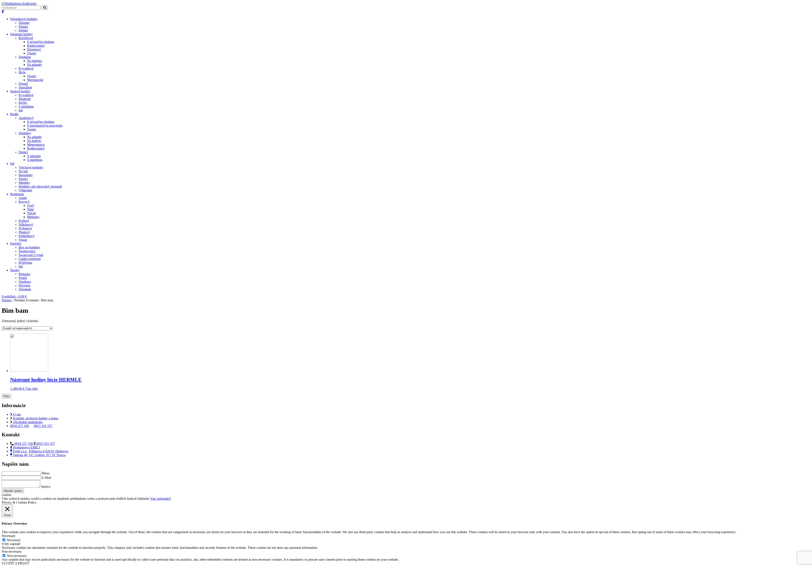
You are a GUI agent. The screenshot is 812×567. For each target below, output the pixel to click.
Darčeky (16, 243)
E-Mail (46, 477)
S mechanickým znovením (44, 125)
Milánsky (33, 217)
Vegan (23, 240)
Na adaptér (34, 64)
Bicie (22, 72)
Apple (23, 198)
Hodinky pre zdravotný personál (40, 186)
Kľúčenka (25, 262)
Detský (23, 152)
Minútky (24, 182)
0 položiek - (14, 296)
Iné (21, 110)
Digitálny (25, 133)
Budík (14, 114)
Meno (45, 473)
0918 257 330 (20, 426)
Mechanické (35, 80)
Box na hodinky (29, 247)
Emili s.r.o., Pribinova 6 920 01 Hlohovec (40, 451)
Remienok (17, 194)
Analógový (26, 118)
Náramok (25, 289)
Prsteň (23, 278)
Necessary (14, 540)
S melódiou (26, 106)
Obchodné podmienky (27, 422)
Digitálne (25, 57)
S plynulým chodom (40, 42)
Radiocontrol (35, 45)
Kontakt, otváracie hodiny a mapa (35, 418)
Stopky (23, 179)
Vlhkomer (25, 190)
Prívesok (24, 285)
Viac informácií (160, 498)
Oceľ (30, 205)
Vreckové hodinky (31, 167)
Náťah (31, 213)
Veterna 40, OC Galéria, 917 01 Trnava (39, 455)
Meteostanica (36, 144)
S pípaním (34, 156)
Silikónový (26, 224)
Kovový (24, 201)
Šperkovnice (27, 251)
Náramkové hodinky (24, 19)
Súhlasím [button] (143, 498)
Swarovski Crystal (31, 255)
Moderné (25, 99)
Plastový (24, 232)
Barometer (26, 175)
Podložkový (27, 236)
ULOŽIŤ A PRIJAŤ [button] (15, 563)
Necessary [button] (8, 536)
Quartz (31, 53)
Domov (7, 300)
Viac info (31, 388)
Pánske (23, 26)
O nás (16, 414)
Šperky (15, 270)
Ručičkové (26, 38)
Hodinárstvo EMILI (26, 447)
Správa (45, 486)
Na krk (23, 171)
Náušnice (25, 281)
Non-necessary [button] (12, 551)
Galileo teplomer (30, 259)
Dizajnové (34, 49)
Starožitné (25, 87)
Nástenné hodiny (21, 34)
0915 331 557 (43, 426)
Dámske (24, 23)
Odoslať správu (12, 490)
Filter (6, 396)
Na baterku (34, 61)
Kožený (24, 220)
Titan (30, 209)
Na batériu (34, 141)
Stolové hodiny (20, 91)
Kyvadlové (26, 68)
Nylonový (25, 228)
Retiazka (24, 274)
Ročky (23, 102)
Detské (23, 30)
